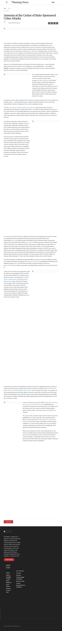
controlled (9, 265)
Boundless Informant (43, 80)
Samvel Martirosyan (14, 23)
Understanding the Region (20, 578)
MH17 (16, 263)
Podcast (18, 583)
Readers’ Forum (20, 581)
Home (5, 8)
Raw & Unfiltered (8, 581)
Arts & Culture (8, 585)
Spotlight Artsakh (8, 578)
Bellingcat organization (33, 261)
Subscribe (9, 559)
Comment (8, 522)
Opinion (8, 575)
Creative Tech (8, 591)
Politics (9, 8)
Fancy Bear (29, 242)
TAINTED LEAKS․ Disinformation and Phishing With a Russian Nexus (16, 279)
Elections (8, 588)
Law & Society (20, 571)
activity (13, 240)
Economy (18, 573)
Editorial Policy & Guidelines (20, 586)
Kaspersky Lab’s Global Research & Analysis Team (22, 107)
